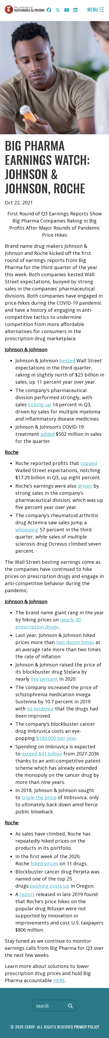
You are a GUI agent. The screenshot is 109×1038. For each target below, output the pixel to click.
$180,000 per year (56, 738)
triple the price (39, 797)
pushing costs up (49, 886)
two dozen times (75, 642)
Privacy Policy (86, 1027)
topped (88, 463)
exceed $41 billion (42, 753)
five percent (44, 679)
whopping (26, 529)
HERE (59, 980)
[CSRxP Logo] (24, 9)
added (47, 434)
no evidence (40, 708)
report (27, 894)
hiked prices (44, 863)
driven (85, 486)
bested (67, 360)
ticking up (39, 404)
